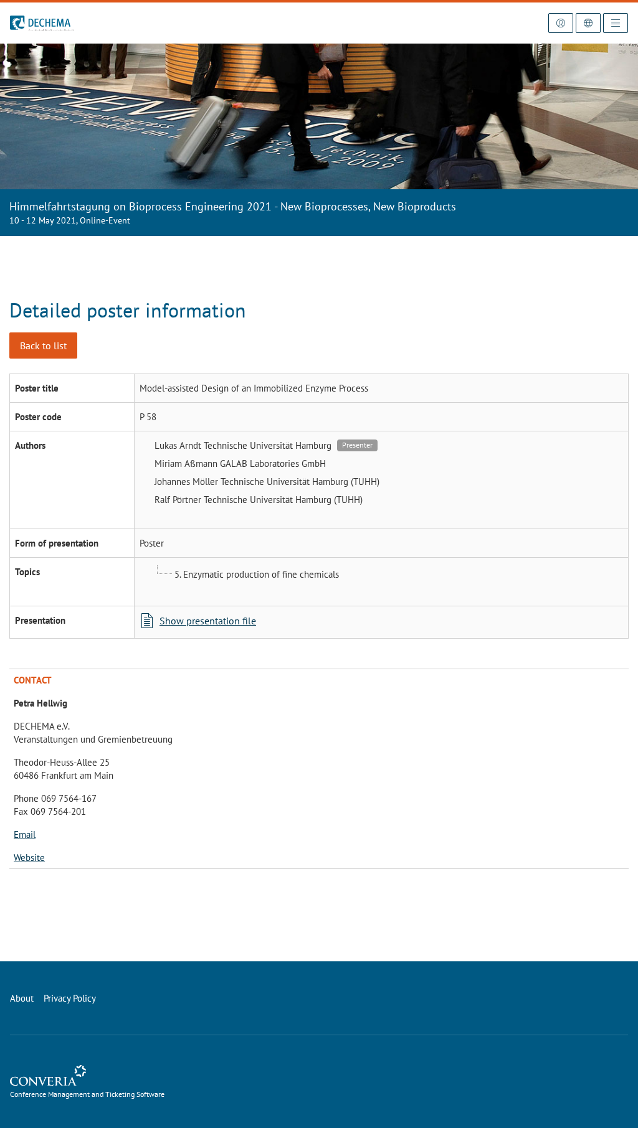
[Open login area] (560, 23)
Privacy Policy (70, 998)
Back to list (43, 345)
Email (25, 834)
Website (29, 857)
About (22, 998)
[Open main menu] (615, 23)
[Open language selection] (588, 23)
